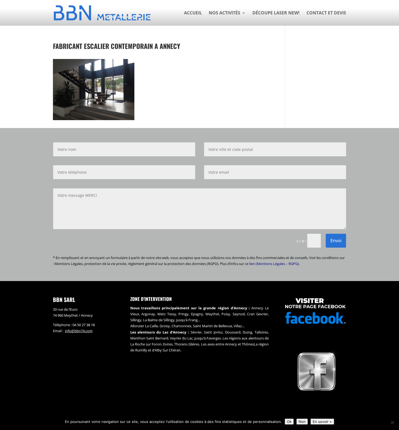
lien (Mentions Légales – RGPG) (274, 263)
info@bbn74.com (79, 330)
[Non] (392, 422)
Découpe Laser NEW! (276, 13)
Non (302, 421)
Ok (289, 421)
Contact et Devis (326, 13)
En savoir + (322, 421)
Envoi (335, 240)
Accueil (193, 13)
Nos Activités (224, 13)
